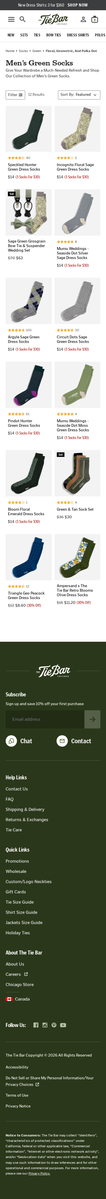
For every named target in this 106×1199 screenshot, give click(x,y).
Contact (81, 741)
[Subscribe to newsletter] (92, 719)
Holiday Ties (18, 932)
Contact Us (17, 789)
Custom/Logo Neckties (29, 881)
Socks (23, 51)
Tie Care (14, 830)
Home (10, 51)
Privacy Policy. (39, 1173)
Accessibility (17, 1067)
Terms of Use (17, 1095)
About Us (15, 964)
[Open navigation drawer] (11, 19)
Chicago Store (20, 984)
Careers (13, 974)
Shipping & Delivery (25, 809)
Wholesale (16, 871)
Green (37, 51)
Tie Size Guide (20, 902)
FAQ (10, 799)
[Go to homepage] (53, 19)
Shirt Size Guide (21, 912)
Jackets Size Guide (24, 922)
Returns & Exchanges (27, 819)
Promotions (17, 861)
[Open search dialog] (22, 19)
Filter (12, 94)
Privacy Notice (18, 1106)
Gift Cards (16, 891)
